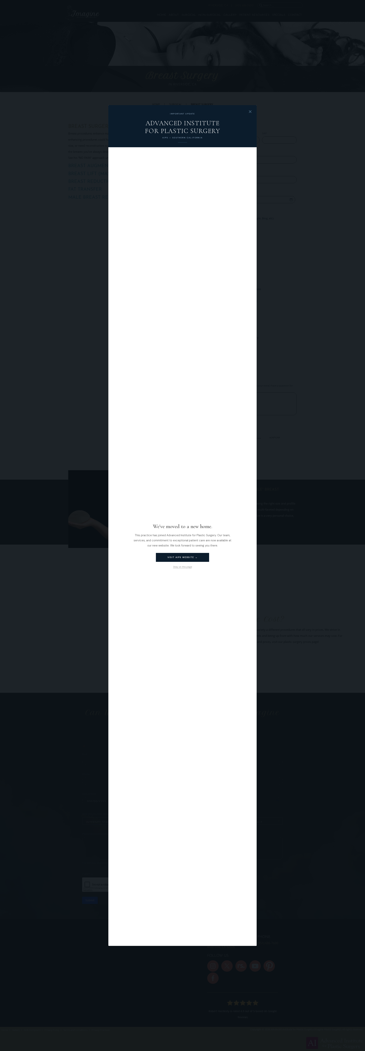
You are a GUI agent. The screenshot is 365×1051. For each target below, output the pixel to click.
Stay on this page (182, 566)
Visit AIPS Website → (182, 557)
